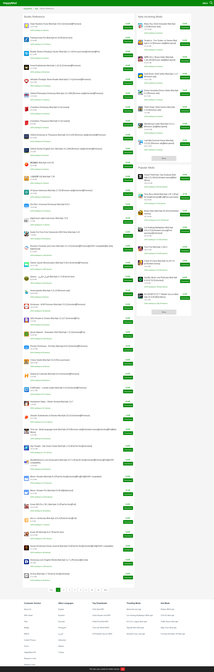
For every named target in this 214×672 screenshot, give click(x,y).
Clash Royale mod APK (101, 615)
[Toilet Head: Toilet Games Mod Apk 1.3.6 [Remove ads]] (140, 108)
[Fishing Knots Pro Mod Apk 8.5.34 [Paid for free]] (26, 39)
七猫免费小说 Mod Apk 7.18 (42, 177)
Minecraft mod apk (134, 609)
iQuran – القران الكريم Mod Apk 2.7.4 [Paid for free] (52, 277)
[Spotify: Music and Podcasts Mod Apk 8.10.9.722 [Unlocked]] (140, 279)
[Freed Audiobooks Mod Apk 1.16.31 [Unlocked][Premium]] (26, 67)
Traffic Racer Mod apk (169, 622)
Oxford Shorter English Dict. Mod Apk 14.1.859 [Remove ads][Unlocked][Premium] (66, 149)
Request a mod (30, 658)
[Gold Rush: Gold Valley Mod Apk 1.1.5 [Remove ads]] (140, 75)
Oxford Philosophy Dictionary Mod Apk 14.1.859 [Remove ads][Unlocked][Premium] (66, 93)
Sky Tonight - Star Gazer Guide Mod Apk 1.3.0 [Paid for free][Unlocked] (61, 446)
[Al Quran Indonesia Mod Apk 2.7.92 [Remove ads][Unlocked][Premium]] (26, 192)
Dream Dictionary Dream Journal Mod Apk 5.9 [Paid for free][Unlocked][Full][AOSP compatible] (71, 546)
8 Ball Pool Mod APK (100, 622)
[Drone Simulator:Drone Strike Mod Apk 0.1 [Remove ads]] (140, 92)
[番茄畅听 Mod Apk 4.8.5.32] (26, 164)
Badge (26, 628)
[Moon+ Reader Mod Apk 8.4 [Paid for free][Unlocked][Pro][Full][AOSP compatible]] (26, 478)
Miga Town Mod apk (168, 628)
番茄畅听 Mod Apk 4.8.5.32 (42, 163)
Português (62, 628)
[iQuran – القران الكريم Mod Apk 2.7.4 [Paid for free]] (26, 278)
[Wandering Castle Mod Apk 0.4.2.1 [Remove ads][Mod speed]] (140, 125)
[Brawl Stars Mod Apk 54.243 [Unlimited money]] (140, 212)
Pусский (61, 622)
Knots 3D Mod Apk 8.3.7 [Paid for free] (47, 532)
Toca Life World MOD (100, 628)
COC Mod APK (98, 609)
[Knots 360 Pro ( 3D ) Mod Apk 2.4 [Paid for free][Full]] (26, 506)
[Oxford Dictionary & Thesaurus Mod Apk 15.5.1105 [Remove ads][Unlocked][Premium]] (26, 136)
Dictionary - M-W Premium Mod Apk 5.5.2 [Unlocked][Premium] (57, 304)
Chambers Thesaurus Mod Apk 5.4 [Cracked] (50, 121)
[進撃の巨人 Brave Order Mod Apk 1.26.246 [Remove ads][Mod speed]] (140, 58)
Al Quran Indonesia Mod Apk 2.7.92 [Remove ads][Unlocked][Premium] (61, 190)
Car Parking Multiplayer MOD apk (140, 615)
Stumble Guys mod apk (136, 634)
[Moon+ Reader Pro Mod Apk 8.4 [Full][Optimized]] (26, 492)
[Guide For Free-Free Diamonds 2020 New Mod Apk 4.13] (26, 233)
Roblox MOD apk (167, 609)
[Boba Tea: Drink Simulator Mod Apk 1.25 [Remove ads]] (140, 25)
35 (98, 590)
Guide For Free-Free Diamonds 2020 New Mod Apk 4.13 (55, 232)
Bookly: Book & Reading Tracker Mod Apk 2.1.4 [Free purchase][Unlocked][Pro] (65, 52)
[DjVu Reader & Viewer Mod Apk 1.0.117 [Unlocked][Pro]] (26, 320)
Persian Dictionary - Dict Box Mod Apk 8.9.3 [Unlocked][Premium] (58, 346)
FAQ (25, 622)
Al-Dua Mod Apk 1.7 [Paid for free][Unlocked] (49, 574)
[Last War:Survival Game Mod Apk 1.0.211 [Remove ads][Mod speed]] (140, 142)
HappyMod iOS (30, 652)
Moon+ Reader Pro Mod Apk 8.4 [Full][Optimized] (51, 490)
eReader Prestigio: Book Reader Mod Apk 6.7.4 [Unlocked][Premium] (60, 79)
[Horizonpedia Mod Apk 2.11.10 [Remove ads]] (26, 292)
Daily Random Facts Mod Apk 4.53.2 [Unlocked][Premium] (55, 24)
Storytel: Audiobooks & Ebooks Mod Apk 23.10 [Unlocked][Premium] (60, 416)
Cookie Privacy (30, 640)
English (61, 609)
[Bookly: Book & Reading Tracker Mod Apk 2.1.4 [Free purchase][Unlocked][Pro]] (26, 53)
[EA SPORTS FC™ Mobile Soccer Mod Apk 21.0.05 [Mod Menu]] (140, 296)
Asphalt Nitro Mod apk (135, 628)
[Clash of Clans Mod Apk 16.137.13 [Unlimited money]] (140, 262)
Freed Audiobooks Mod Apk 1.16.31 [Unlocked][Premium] (55, 65)
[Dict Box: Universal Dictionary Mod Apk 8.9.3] (26, 206)
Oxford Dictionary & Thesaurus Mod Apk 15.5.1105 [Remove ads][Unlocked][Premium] (68, 135)
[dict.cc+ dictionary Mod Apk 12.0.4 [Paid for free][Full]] (26, 520)
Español (61, 615)
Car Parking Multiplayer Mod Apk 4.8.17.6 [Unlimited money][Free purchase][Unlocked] (158, 230)
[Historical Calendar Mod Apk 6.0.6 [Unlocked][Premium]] (26, 375)
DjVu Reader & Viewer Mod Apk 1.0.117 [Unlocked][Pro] (54, 318)
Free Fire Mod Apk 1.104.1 (155, 247)
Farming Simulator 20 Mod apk (173, 634)
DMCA (205, 3)
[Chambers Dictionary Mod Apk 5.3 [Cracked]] (26, 109)
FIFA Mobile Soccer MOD (102, 634)
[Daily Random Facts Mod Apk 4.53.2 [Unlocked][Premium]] (26, 25)
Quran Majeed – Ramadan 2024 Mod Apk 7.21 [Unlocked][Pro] (57, 332)
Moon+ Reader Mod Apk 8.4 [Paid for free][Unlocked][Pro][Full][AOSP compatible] (65, 477)
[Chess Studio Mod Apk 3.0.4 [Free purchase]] (26, 361)
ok (122, 669)
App (36, 9)
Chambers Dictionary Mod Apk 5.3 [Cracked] (49, 107)
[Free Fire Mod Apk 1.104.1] (140, 248)
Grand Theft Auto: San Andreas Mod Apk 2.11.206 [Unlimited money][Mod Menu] (160, 177)
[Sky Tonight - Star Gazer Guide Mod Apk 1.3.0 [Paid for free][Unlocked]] (26, 447)
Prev (51, 590)
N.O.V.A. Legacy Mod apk (137, 622)
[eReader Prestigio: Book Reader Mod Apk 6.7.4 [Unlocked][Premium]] (26, 81)
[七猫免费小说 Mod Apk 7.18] (26, 178)
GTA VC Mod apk (167, 615)
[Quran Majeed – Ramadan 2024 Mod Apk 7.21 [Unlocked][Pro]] (26, 334)
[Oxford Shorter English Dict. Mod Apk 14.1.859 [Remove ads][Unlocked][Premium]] (26, 150)
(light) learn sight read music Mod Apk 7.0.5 (49, 218)
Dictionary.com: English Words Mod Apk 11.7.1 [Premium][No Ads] (59, 560)
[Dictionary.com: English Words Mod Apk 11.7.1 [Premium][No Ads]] (26, 561)
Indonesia (62, 640)
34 (92, 590)
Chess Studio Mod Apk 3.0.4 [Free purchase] (49, 360)
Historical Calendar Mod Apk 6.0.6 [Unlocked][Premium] (54, 374)
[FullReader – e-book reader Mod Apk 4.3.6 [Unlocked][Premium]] (26, 389)
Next (105, 590)
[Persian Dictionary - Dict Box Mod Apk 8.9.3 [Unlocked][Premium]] (26, 347)
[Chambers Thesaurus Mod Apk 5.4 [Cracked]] (26, 122)
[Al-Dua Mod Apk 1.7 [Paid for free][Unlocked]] (26, 575)
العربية (60, 634)
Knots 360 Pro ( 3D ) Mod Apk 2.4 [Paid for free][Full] (53, 504)
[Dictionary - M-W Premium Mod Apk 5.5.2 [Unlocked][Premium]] (26, 306)
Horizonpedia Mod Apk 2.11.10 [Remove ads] (50, 290)
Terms (26, 646)
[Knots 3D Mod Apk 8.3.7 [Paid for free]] (26, 533)
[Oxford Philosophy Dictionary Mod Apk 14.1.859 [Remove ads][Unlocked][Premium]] (26, 95)
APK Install (28, 615)
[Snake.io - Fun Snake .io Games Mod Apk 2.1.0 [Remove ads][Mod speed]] (140, 42)
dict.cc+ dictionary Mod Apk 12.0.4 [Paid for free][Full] (53, 518)
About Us (27, 609)
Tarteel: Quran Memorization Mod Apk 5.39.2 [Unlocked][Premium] (59, 263)
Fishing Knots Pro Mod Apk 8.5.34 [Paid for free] (51, 38)
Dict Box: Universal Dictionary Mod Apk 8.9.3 (49, 204)
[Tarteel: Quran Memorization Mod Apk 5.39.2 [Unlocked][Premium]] (26, 264)
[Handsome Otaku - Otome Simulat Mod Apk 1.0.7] (26, 403)
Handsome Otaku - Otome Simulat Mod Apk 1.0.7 (51, 402)
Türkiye (61, 652)
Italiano (61, 646)
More (164, 158)
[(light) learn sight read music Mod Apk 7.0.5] (26, 220)
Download (128, 28)
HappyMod (10, 3)
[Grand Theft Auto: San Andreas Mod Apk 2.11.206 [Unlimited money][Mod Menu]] (140, 176)
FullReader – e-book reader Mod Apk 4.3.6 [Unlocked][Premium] (58, 388)
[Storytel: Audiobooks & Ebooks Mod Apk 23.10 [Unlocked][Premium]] (26, 417)
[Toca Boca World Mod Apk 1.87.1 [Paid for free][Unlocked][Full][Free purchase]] (140, 195)
